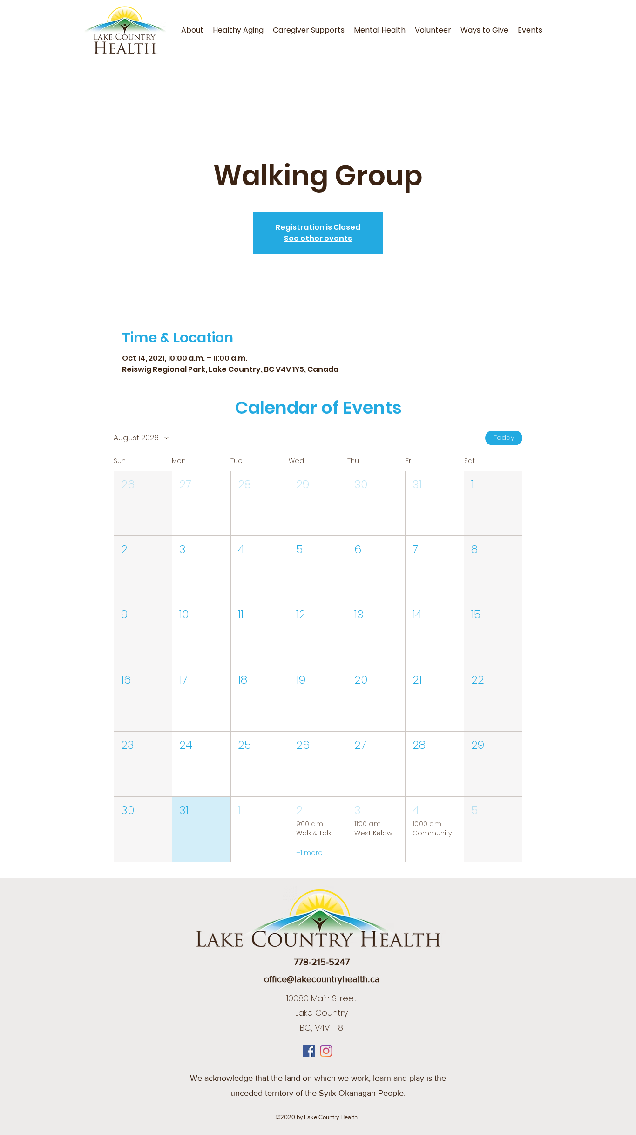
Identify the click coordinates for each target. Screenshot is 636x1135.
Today (504, 437)
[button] (143, 503)
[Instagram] (326, 1051)
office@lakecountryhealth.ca (322, 979)
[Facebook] (309, 1051)
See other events (318, 238)
